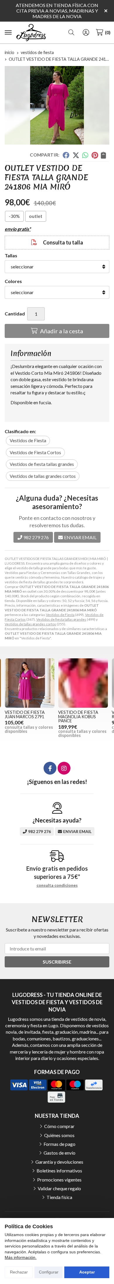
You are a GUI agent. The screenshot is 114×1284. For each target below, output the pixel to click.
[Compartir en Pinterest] (94, 155)
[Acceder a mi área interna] (85, 32)
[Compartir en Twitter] (75, 155)
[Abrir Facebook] (50, 768)
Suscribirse (57, 961)
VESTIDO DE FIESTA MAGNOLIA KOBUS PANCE (78, 716)
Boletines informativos (59, 1170)
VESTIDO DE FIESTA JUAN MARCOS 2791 (25, 714)
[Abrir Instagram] (64, 768)
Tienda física (59, 1197)
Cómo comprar (59, 1126)
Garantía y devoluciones (59, 1162)
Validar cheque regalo (59, 1188)
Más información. (21, 1257)
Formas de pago (59, 1144)
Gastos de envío (59, 1152)
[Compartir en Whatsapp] (85, 155)
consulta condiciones (57, 885)
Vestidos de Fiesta (60, 614)
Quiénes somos (59, 1135)
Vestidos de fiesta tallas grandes (61, 619)
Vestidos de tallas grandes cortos (30, 624)
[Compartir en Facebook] (66, 155)
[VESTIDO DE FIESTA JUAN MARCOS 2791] (29, 683)
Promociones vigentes (59, 1179)
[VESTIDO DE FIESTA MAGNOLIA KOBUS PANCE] (83, 683)
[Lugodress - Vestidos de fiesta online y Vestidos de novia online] (31, 32)
